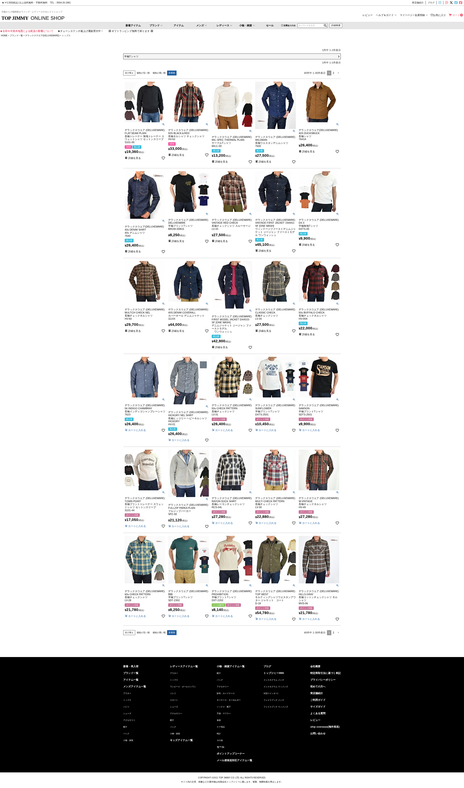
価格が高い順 (159, 73)
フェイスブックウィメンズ (462, 2)
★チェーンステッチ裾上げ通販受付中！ (80, 31)
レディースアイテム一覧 (184, 666)
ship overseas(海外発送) (325, 726)
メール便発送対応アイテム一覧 (234, 760)
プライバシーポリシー (323, 679)
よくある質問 (318, 713)
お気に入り (439, 15)
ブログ (267, 666)
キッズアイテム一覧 (181, 740)
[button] (338, 73)
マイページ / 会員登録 (412, 15)
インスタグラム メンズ (274, 680)
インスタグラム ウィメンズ (276, 687)
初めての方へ (318, 686)
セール (270, 25)
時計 (219, 733)
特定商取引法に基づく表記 (325, 673)
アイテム (179, 25)
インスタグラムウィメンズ (446, 2)
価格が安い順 (143, 73)
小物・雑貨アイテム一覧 (231, 666)
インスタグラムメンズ (441, 2)
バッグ (126, 733)
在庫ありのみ (290, 25)
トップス (127, 700)
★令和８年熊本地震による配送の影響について (26, 31)
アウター (127, 693)
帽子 (125, 727)
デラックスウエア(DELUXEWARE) (42, 35)
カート (456, 15)
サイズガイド (318, 706)
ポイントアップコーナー (231, 753)
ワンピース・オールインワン (183, 687)
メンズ (200, 25)
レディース (223, 25)
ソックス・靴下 (224, 707)
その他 (220, 740)
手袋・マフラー (224, 713)
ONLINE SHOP (33, 18)
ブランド (155, 25)
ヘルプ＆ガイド (385, 15)
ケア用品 (221, 727)
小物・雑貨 (245, 25)
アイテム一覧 (130, 679)
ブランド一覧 (16, 35)
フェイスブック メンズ (274, 700)
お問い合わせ (318, 733)
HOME (4, 35)
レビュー (367, 15)
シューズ (127, 713)
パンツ (126, 707)
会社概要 (315, 666)
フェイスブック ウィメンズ (276, 707)
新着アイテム (133, 25)
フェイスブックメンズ (455, 2)
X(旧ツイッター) (451, 2)
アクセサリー (129, 720)
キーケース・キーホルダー (229, 700)
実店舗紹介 (316, 693)
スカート (174, 700)
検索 (325, 26)
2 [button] (333, 72)
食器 (219, 720)
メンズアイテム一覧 (134, 686)
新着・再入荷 (130, 666)
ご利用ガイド (318, 699)
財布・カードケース (226, 693)
